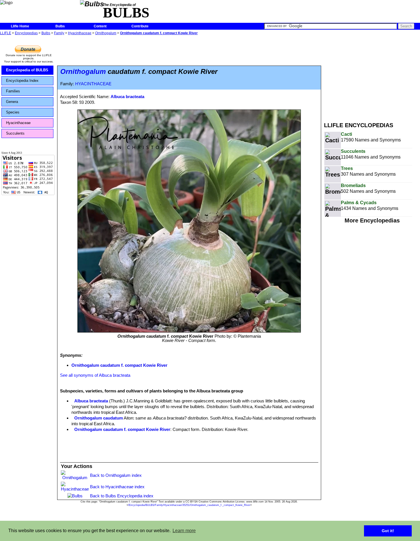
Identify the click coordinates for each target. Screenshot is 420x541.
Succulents (15, 133)
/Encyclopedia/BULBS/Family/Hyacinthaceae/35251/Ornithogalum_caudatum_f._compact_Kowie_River (189, 505)
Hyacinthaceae (79, 33)
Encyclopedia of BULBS (27, 70)
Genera (12, 102)
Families (13, 91)
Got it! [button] (388, 530)
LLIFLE (5, 33)
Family (59, 33)
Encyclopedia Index (22, 80)
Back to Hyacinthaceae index (117, 486)
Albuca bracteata (127, 96)
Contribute (140, 26)
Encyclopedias (26, 33)
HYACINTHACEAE (93, 84)
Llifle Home (20, 26)
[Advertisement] (372, 76)
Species (12, 112)
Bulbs (60, 26)
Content (100, 26)
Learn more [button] (184, 530)
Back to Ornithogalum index (116, 475)
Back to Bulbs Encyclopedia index (121, 495)
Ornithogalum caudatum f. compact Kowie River (159, 33)
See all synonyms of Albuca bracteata (95, 375)
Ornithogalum (105, 33)
